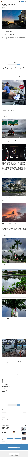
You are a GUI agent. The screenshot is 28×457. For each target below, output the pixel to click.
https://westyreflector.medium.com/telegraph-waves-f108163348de (11, 174)
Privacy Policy (19, 440)
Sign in (26, 1)
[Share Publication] (19, 1)
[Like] (2, 9)
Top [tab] (2, 425)
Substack (11, 455)
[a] (23, 429)
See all (3, 441)
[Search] (18, 1)
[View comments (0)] (4, 9)
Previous (4, 412)
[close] (20, 431)
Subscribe (22, 1)
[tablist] (4, 417)
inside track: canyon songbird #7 (7, 427)
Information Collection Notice (14, 440)
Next (24, 412)
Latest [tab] (4, 425)
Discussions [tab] (7, 425)
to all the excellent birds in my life (5, 428)
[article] (14, 429)
